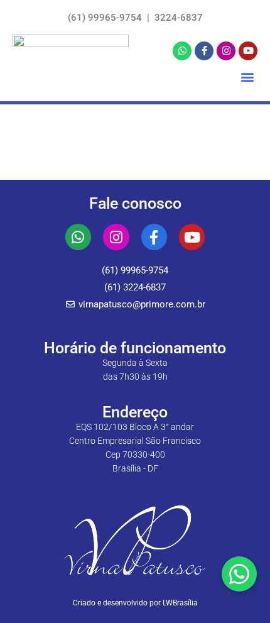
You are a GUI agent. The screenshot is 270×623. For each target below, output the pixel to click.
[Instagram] (226, 50)
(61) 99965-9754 (106, 17)
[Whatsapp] (182, 50)
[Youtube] (248, 50)
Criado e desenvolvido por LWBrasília (135, 602)
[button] (247, 77)
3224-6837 (177, 17)
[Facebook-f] (204, 50)
